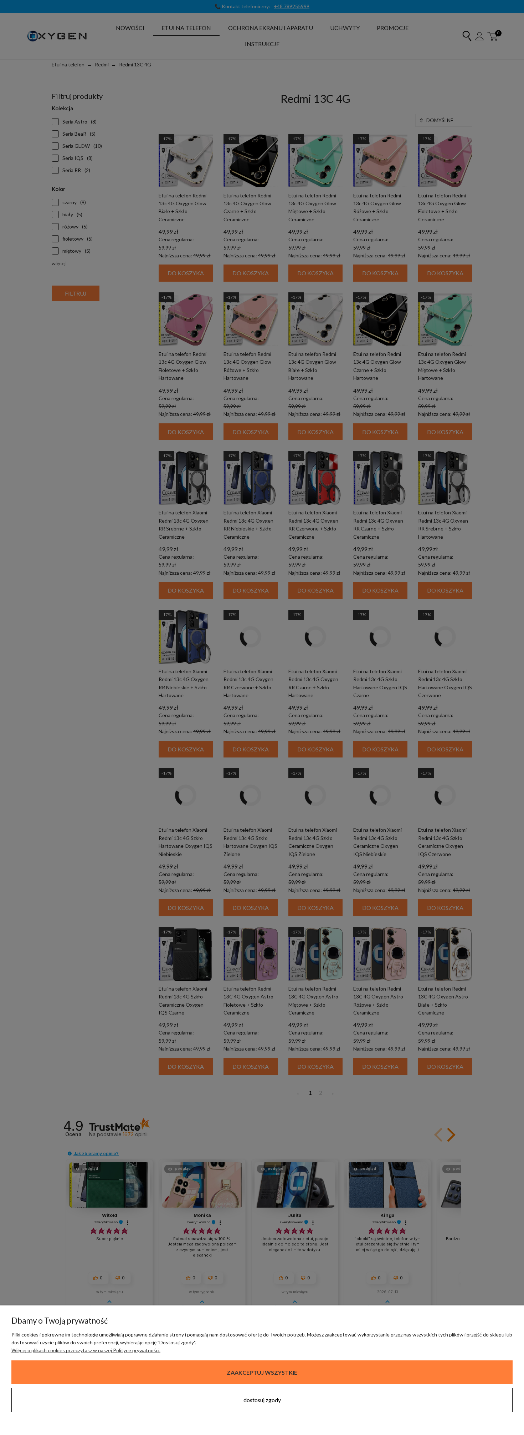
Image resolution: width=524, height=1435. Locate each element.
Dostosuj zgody (262, 1399)
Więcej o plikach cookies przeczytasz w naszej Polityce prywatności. (85, 1350)
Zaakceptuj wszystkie (262, 1372)
